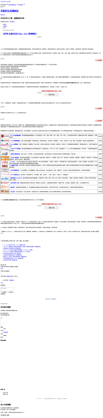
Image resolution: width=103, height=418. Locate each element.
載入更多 (3, 285)
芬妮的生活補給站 (9, 11)
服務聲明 (65, 398)
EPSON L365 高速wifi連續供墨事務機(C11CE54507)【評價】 (18, 250)
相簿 (4, 24)
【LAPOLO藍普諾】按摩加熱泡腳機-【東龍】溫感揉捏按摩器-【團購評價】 (22, 246)
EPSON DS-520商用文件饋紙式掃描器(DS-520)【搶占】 (17, 251)
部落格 (5, 26)
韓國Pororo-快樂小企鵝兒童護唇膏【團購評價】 (15, 256)
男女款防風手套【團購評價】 (10, 260)
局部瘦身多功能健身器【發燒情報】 (12, 248)
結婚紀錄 (11, 280)
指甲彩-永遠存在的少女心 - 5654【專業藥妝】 (20, 34)
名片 (4, 27)
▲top (2, 282)
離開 (8, 415)
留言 (11, 276)
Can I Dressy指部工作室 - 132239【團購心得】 (14, 245)
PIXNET (41, 398)
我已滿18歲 (3, 415)
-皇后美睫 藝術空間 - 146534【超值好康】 (13, 258)
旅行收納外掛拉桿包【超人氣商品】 (12, 253)
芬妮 (2, 268)
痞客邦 (8, 276)
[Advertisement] (51, 364)
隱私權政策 (59, 398)
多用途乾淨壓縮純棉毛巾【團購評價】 (12, 255)
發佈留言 (3, 293)
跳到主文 (3, 14)
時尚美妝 (12, 21)
